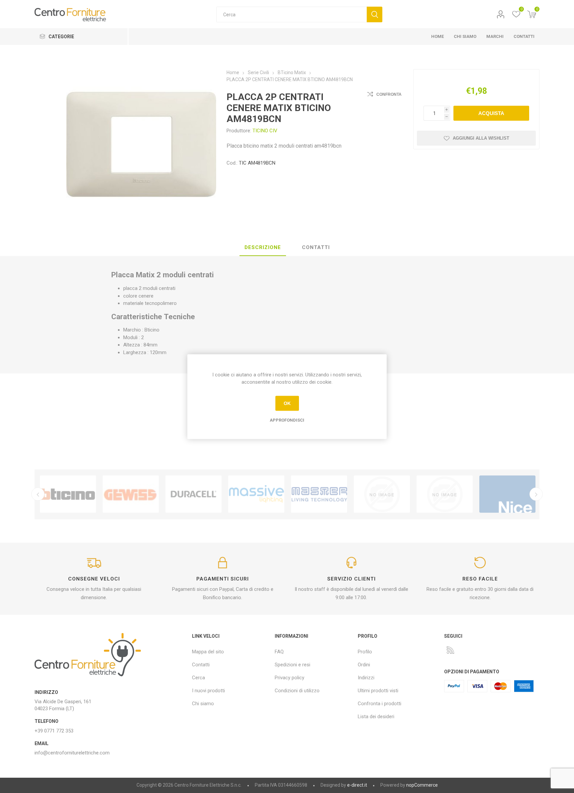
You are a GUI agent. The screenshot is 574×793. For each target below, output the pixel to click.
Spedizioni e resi (292, 665)
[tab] (262, 247)
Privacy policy (289, 678)
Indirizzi (366, 678)
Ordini (364, 665)
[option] (68, 494)
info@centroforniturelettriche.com (72, 753)
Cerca (374, 14)
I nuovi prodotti (208, 691)
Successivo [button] (536, 494)
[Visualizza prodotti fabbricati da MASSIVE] (256, 494)
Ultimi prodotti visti (378, 691)
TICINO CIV (264, 131)
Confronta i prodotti (379, 704)
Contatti (201, 665)
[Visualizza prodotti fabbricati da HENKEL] (445, 494)
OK (287, 403)
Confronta (389, 94)
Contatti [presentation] (316, 247)
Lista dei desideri (376, 717)
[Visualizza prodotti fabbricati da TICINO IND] (68, 494)
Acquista (491, 113)
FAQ (279, 652)
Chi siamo (203, 704)
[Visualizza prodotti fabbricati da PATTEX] (382, 494)
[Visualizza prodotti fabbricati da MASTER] (319, 494)
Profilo (500, 14)
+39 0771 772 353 (54, 731)
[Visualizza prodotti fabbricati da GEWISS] (131, 494)
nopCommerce (422, 785)
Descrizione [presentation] (262, 247)
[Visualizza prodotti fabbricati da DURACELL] (193, 494)
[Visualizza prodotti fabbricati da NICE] (507, 494)
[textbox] (291, 14)
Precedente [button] (38, 494)
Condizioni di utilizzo (297, 691)
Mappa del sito (208, 652)
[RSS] (450, 650)
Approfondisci (287, 419)
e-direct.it (357, 785)
